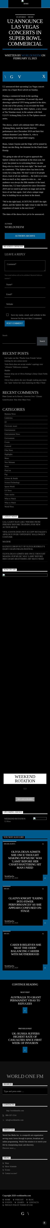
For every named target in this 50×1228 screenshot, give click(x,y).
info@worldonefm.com (14, 1120)
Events (7, 442)
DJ (6, 422)
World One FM (25, 1076)
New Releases (10, 462)
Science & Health (11, 478)
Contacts (34, 1202)
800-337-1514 (11, 1115)
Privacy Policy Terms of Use (19, 1205)
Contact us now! (11, 1173)
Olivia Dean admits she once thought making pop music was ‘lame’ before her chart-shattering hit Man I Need (24, 556)
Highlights (8, 454)
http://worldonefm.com (15, 1111)
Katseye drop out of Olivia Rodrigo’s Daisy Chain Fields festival (24, 547)
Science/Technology (12, 483)
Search (5, 335)
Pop (6, 474)
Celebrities (9, 418)
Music (31, 17)
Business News (10, 414)
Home (7, 1200)
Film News (9, 450)
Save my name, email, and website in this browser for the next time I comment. (28, 315)
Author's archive (25, 236)
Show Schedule (11, 1167)
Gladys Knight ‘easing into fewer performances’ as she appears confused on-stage (25, 905)
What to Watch (10, 499)
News (7, 466)
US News (8, 491)
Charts (20, 1202)
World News (9, 507)
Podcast (19, 1200)
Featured (21, 17)
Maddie (7, 370)
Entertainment (10, 430)
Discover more (8, 1148)
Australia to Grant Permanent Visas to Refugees (25, 1000)
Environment (9, 438)
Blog (31, 1200)
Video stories (9, 495)
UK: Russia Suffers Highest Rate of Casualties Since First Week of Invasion (25, 1038)
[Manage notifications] (44, 1223)
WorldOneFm (31, 55)
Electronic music (11, 426)
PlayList (8, 470)
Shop (7, 1163)
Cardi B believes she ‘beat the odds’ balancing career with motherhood (25, 949)
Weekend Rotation (14, 819)
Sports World (10, 487)
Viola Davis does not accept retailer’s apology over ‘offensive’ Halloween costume (25, 534)
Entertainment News (12, 434)
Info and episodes (25, 799)
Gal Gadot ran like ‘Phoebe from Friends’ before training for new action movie (21, 524)
